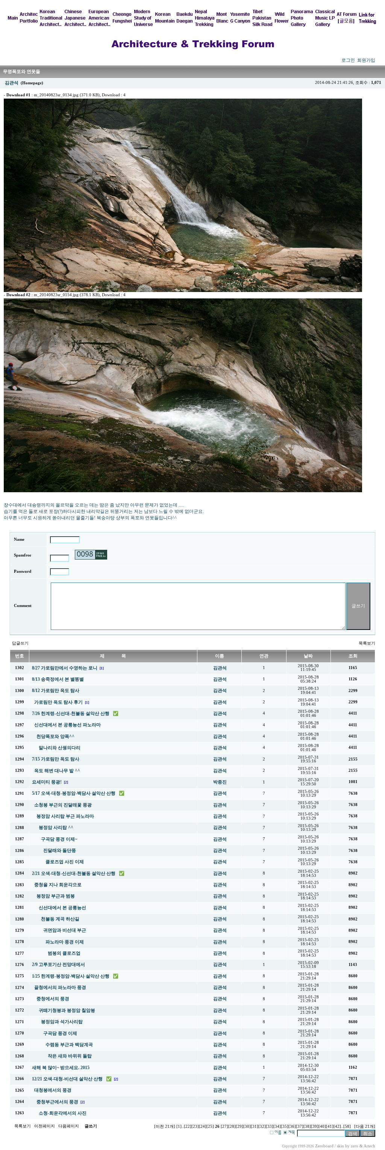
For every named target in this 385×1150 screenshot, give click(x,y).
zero (354, 1146)
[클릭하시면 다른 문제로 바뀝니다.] (91, 555)
